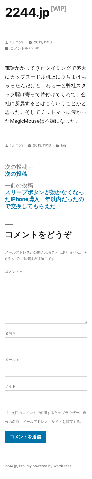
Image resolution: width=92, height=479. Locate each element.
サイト (10, 386)
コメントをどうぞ (24, 48)
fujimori (16, 42)
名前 (10, 333)
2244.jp (27, 12)
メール (12, 360)
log (63, 145)
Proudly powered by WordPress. (45, 466)
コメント (13, 271)
